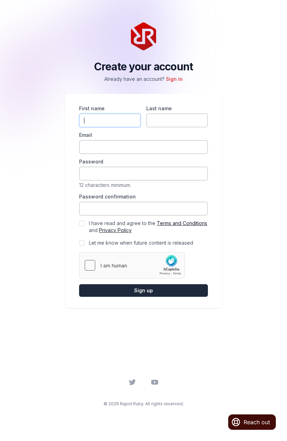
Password (91, 161)
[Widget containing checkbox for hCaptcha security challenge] (132, 265)
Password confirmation (107, 197)
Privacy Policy (115, 230)
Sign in (174, 79)
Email (85, 135)
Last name (159, 108)
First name (92, 108)
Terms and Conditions (182, 223)
